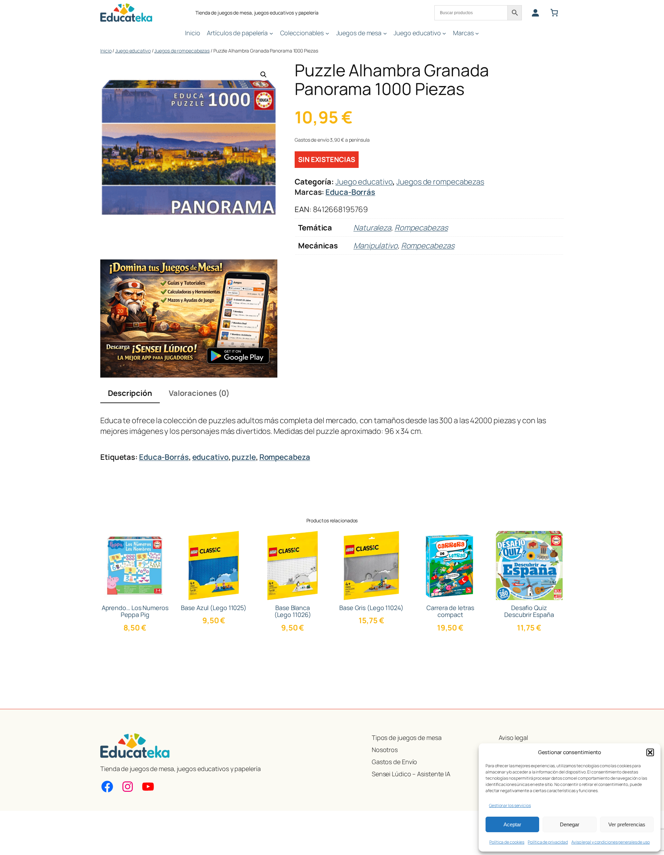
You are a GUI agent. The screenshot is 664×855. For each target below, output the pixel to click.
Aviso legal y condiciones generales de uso (610, 842)
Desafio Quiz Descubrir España (529, 611)
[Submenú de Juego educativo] (444, 33)
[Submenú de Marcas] (477, 33)
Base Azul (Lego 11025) (214, 607)
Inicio (105, 50)
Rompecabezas (421, 227)
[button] (650, 752)
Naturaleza (372, 227)
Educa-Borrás (350, 192)
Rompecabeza (284, 457)
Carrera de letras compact (450, 611)
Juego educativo (133, 50)
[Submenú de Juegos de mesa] (385, 33)
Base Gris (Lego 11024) (371, 607)
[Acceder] (535, 12)
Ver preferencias (626, 824)
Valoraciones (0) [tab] (199, 393)
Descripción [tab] (130, 393)
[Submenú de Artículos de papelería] (271, 33)
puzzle (244, 457)
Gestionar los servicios (510, 805)
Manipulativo (375, 245)
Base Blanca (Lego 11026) (292, 611)
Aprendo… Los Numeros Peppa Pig (135, 611)
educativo (210, 457)
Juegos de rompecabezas (182, 50)
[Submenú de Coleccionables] (327, 33)
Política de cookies (506, 842)
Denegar (569, 824)
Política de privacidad (548, 842)
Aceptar (512, 824)
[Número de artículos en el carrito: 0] (554, 12)
